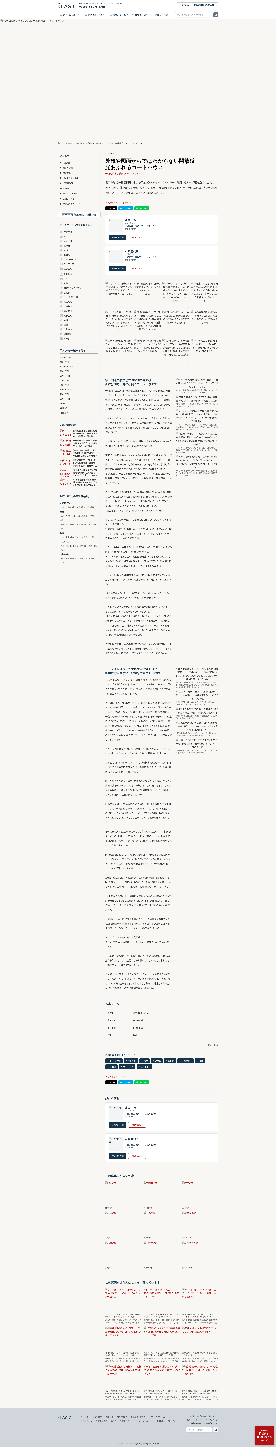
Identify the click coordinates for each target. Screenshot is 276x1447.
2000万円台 (65, 371)
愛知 (63, 524)
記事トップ (112, 202)
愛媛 (90, 545)
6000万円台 (65, 389)
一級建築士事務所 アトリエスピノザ (122, 173)
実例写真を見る (95, 14)
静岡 (67, 524)
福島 (92, 507)
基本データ (127, 202)
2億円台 (63, 408)
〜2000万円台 (66, 366)
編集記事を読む (120, 14)
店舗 (66, 320)
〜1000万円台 (66, 357)
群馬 (92, 516)
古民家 (67, 292)
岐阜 (63, 528)
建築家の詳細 (118, 237)
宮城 (78, 507)
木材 (146, 1060)
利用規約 (161, 1421)
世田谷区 (132, 1060)
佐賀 (67, 558)
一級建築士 (187, 1060)
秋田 (83, 507)
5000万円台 (65, 385)
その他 (66, 338)
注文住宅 (80, 143)
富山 (86, 524)
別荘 (66, 283)
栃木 (87, 516)
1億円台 (63, 403)
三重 (92, 537)
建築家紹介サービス (70, 203)
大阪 (63, 537)
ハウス (158, 1060)
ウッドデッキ (128, 1066)
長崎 (72, 558)
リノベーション (70, 259)
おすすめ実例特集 (69, 178)
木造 (66, 236)
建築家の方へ (126, 1421)
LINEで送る (143, 208)
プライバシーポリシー (144, 1421)
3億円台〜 (64, 412)
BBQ (201, 1060)
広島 (63, 545)
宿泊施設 (68, 333)
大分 (81, 558)
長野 (72, 524)
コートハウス (115, 1060)
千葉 (78, 516)
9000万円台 (65, 398)
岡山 (67, 545)
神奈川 (68, 516)
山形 (87, 507)
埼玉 (73, 516)
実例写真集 (66, 167)
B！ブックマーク (126, 208)
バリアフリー (69, 301)
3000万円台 (65, 375)
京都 (67, 537)
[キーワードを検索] (215, 14)
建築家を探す (141, 14)
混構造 (67, 254)
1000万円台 (65, 362)
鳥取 (76, 545)
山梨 (81, 524)
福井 (95, 524)
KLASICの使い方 (158, 1416)
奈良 (76, 537)
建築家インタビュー (139, 1416)
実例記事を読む (70, 14)
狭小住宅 (68, 268)
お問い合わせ (161, 14)
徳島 (95, 545)
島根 (81, 545)
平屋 (66, 278)
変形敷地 (68, 273)
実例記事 (68, 143)
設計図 (171, 1060)
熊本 (76, 558)
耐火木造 (68, 241)
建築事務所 (66, 183)
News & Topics (68, 193)
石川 (90, 524)
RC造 (66, 250)
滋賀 (81, 537)
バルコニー (146, 1066)
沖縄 (63, 562)
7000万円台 (65, 394)
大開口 (113, 1066)
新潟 (76, 524)
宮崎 (86, 558)
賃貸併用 (68, 310)
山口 (72, 545)
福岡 (63, 558)
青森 (69, 507)
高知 (63, 549)
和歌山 (86, 537)
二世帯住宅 (69, 264)
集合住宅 (68, 315)
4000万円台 (65, 380)
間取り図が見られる (72, 287)
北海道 (63, 507)
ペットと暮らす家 (71, 297)
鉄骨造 (67, 245)
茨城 (83, 516)
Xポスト (112, 208)
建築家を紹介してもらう (106, 1421)
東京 (63, 516)
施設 (66, 324)
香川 (86, 545)
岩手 (73, 507)
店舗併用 (68, 306)
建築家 (64, 188)
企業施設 (68, 329)
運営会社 (172, 1421)
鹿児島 (91, 558)
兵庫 (72, 537)
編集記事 (65, 172)
